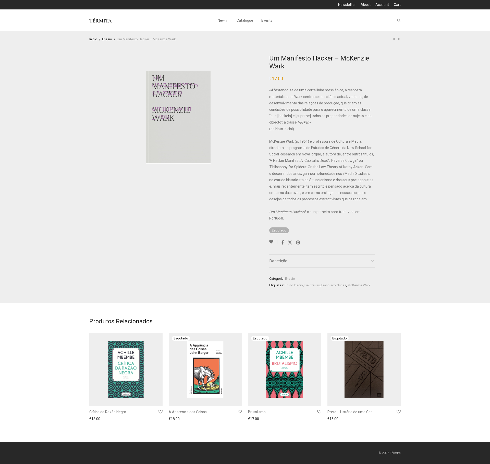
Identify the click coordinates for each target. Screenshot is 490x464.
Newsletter (347, 4)
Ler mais (174, 419)
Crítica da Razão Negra (107, 412)
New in (223, 20)
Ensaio (107, 39)
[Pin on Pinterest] (298, 242)
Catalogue (245, 20)
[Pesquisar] (399, 20)
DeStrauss (312, 285)
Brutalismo (257, 412)
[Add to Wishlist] (273, 242)
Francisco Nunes (333, 285)
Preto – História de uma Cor (349, 412)
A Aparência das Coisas (188, 412)
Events (266, 20)
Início (93, 39)
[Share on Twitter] (290, 242)
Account (382, 4)
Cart (397, 4)
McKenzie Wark (359, 285)
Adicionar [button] (95, 419)
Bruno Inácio (294, 285)
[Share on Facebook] (282, 242)
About (366, 4)
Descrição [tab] (278, 261)
